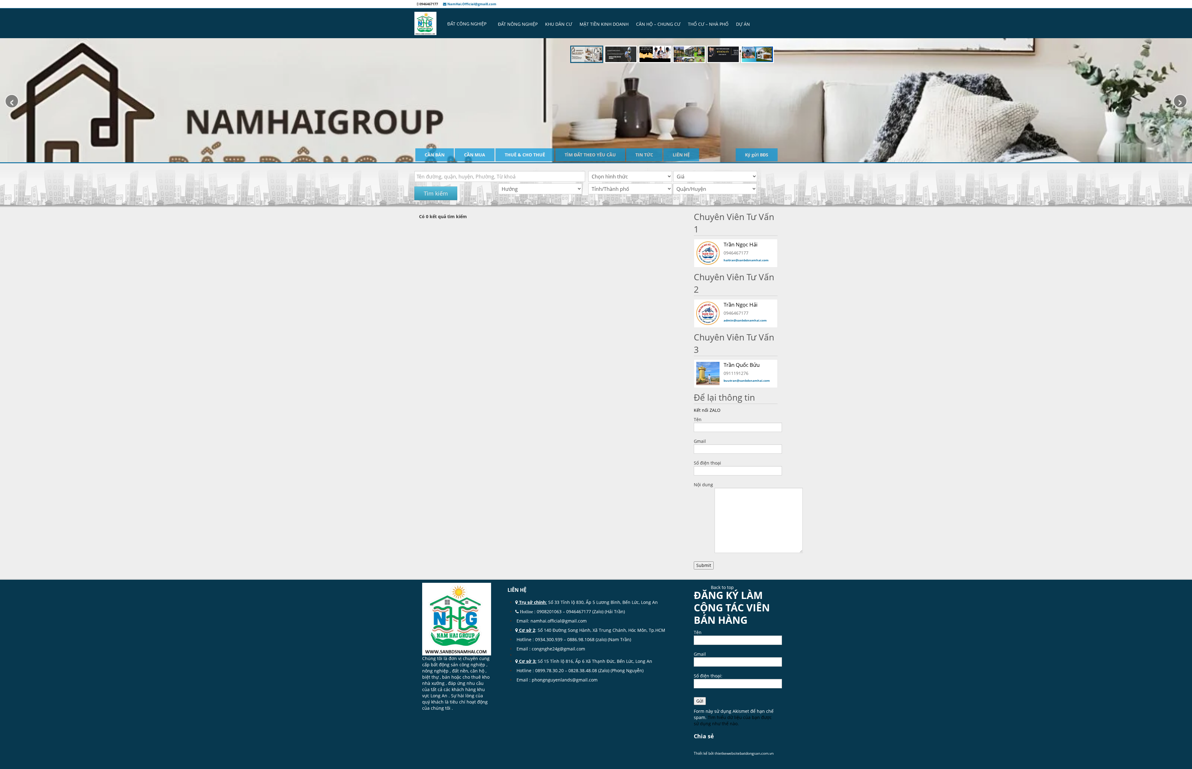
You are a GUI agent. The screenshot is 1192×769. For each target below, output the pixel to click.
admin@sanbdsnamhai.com (745, 320)
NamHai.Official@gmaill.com (471, 4)
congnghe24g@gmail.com (559, 649)
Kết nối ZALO (707, 410)
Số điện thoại (707, 463)
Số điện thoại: (708, 676)
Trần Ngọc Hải (740, 244)
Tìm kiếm (436, 193)
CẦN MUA (474, 155)
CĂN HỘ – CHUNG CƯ (658, 24)
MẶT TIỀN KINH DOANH (604, 24)
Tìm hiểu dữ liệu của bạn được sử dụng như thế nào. (733, 720)
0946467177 (578, 611)
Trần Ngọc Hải (740, 304)
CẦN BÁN (435, 155)
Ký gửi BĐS (756, 155)
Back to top (722, 587)
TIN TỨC (644, 155)
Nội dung (703, 485)
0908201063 (549, 611)
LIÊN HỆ (681, 155)
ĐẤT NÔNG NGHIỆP (518, 24)
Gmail (700, 441)
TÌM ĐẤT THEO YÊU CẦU (590, 155)
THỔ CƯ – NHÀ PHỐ (708, 24)
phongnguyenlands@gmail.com (565, 680)
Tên (698, 419)
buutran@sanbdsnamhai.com (747, 380)
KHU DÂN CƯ (558, 24)
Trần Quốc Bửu (742, 364)
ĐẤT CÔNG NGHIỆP (466, 24)
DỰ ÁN (743, 24)
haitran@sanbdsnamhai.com (746, 260)
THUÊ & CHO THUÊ (525, 155)
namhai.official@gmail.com (559, 621)
